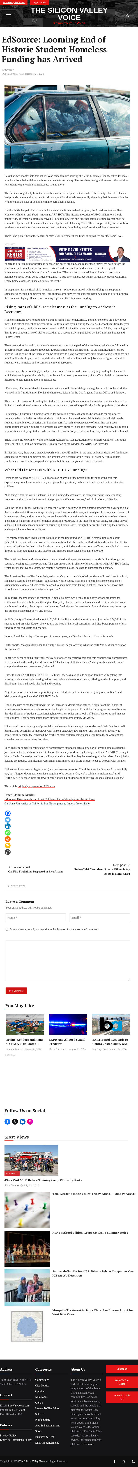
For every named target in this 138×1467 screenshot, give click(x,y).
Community (12, 1173)
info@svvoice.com (18, 1405)
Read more (88, 1444)
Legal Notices (39, 2)
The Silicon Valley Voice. (32, 1461)
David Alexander (58, 1049)
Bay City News (99, 1049)
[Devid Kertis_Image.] (67, 253)
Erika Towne (11, 1185)
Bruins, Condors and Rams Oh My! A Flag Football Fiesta (24, 1044)
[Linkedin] (8, 826)
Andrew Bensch (14, 1049)
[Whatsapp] (8, 833)
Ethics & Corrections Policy (16, 1439)
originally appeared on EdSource (36, 786)
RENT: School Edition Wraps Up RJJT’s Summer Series (90, 1233)
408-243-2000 (17, 1409)
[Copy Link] (8, 845)
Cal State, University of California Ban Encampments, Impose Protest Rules (47, 803)
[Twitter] (8, 820)
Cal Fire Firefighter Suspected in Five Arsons (35, 871)
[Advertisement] (69, 1082)
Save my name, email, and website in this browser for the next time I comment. (54, 929)
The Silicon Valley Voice (69, 14)
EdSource (8, 70)
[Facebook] (8, 813)
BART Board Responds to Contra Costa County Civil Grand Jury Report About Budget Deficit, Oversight (110, 1046)
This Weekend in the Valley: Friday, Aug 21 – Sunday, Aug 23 (93, 1194)
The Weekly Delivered (14, 2)
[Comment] (8, 852)
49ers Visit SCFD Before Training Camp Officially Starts (43, 1180)
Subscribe (122, 1369)
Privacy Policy (8, 1435)
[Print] (8, 839)
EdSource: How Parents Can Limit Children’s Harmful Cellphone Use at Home (49, 799)
